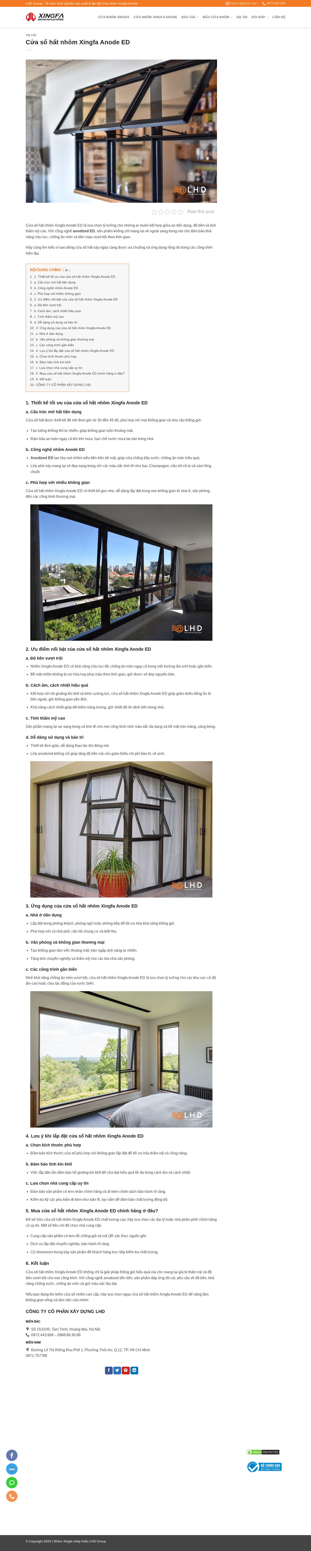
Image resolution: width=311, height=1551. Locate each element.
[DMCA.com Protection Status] (263, 1452)
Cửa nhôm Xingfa (113, 17)
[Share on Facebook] (109, 1370)
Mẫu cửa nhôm (216, 17)
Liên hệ (278, 17)
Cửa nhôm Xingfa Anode (155, 17)
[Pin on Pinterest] (126, 1370)
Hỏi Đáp (258, 17)
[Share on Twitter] (117, 1370)
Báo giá (188, 17)
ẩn (66, 270)
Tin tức (31, 35)
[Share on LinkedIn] (134, 1370)
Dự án (242, 17)
